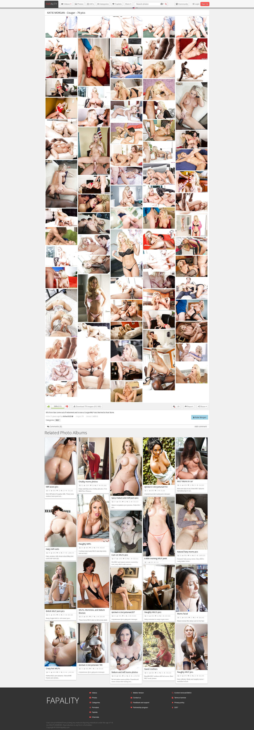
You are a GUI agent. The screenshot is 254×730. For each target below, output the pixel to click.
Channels (95, 717)
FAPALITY (62, 700)
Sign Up (205, 4)
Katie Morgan (200, 417)
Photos (80, 4)
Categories (104, 4)
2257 (176, 707)
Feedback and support (141, 702)
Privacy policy (179, 702)
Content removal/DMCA (182, 693)
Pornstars (95, 707)
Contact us (137, 697)
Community (183, 4)
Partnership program (140, 707)
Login (196, 4)
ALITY (51, 4)
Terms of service (180, 697)
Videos (67, 4)
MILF (57, 420)
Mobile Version (138, 693)
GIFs (91, 4)
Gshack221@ (68, 416)
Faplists (118, 4)
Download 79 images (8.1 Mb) (88, 406)
